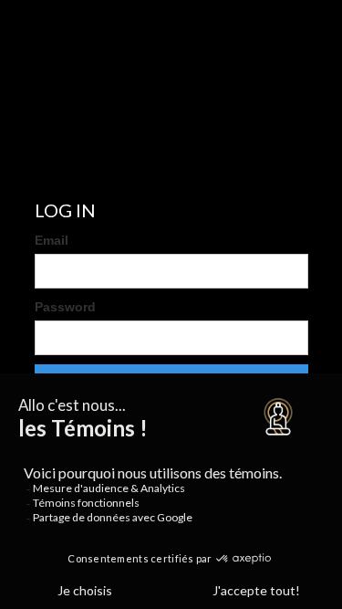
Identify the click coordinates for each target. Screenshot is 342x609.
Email (51, 240)
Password (65, 306)
